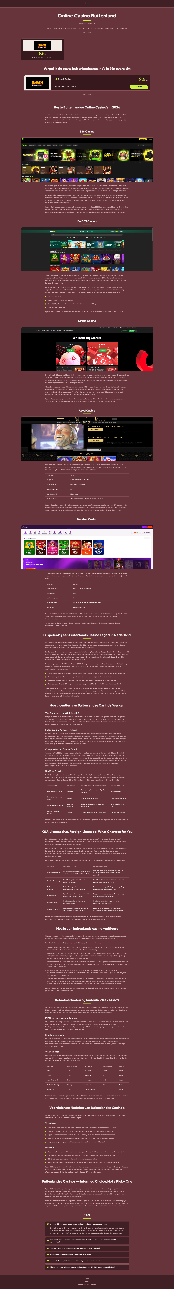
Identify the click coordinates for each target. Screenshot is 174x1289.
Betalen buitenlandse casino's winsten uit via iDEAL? (70, 1254)
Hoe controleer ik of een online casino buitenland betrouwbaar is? (75, 1248)
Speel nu (139, 87)
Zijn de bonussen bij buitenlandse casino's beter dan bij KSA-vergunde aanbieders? (82, 1267)
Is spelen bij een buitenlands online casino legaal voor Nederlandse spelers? (79, 1224)
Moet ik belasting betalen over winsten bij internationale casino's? (75, 1261)
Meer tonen (87, 33)
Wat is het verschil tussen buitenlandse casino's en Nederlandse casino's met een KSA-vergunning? (84, 1241)
